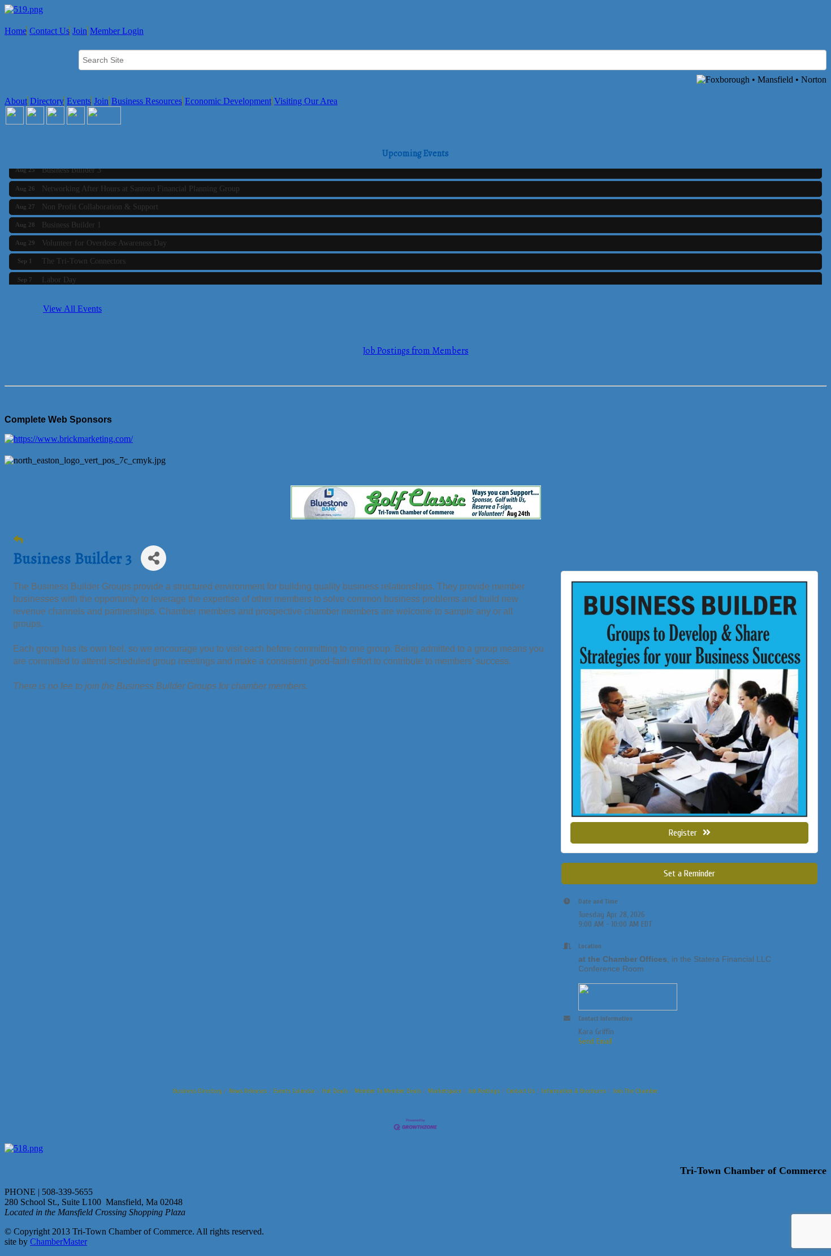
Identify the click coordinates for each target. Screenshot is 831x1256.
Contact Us (49, 31)
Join (79, 31)
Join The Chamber (635, 1091)
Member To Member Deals (387, 1091)
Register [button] (683, 833)
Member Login (117, 31)
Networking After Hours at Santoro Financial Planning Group (141, 181)
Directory (47, 101)
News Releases (248, 1091)
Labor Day (59, 272)
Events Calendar (294, 1091)
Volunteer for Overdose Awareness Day (104, 235)
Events (79, 101)
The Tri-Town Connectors (83, 253)
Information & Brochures (574, 1091)
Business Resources (146, 101)
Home (16, 31)
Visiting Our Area (305, 101)
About (16, 101)
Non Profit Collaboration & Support (100, 199)
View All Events (72, 308)
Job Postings (484, 1091)
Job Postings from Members (416, 351)
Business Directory (197, 1091)
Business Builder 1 (71, 217)
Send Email (595, 1041)
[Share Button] (153, 558)
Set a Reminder (689, 873)
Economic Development (228, 101)
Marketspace (444, 1091)
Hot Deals (335, 1091)
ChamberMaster (58, 1241)
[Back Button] (18, 540)
